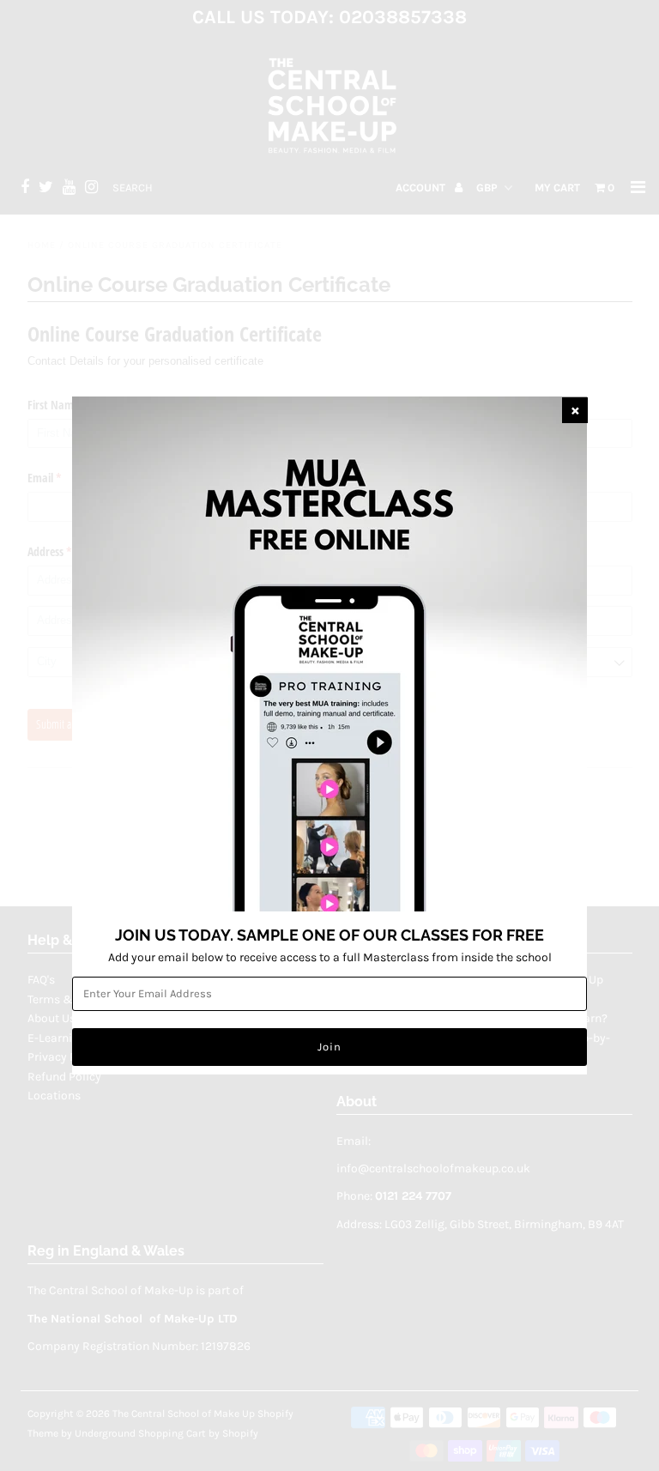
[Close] (575, 410)
